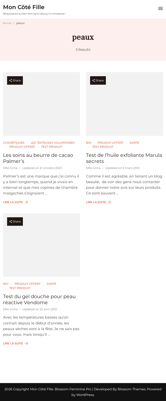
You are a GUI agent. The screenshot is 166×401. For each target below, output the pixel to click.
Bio (89, 142)
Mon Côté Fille (23, 7)
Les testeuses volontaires (53, 142)
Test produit (51, 146)
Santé (134, 142)
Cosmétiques (13, 142)
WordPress (85, 395)
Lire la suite (13, 202)
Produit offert (22, 146)
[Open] (160, 8)
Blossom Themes (131, 389)
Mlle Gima (10, 168)
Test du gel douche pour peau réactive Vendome (39, 299)
